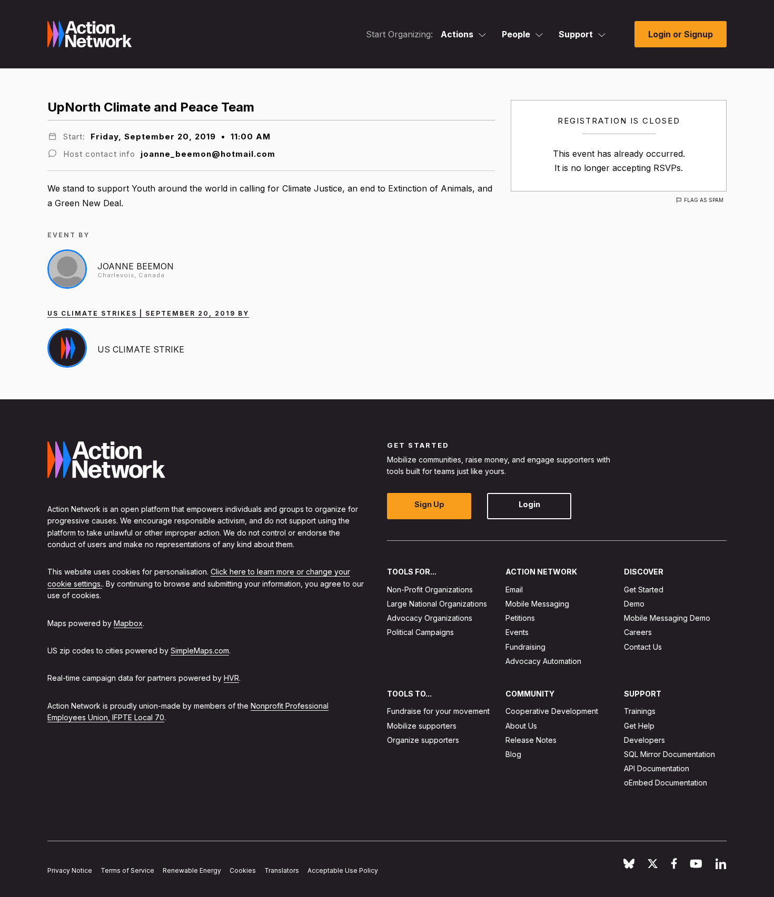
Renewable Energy (192, 870)
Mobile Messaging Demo (667, 617)
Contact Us (643, 646)
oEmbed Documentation (665, 782)
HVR (231, 677)
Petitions (520, 617)
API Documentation (656, 768)
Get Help (639, 725)
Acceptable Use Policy (342, 870)
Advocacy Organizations (429, 617)
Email (514, 588)
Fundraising (525, 646)
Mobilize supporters (422, 725)
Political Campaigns (420, 632)
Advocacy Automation (543, 660)
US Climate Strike (140, 349)
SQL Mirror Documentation (669, 754)
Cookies (243, 870)
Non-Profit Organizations (430, 588)
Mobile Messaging (537, 603)
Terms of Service (127, 870)
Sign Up (429, 504)
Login (529, 504)
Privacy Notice (69, 870)
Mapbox (128, 622)
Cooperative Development (551, 711)
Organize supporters (423, 739)
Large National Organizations (437, 603)
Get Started (643, 588)
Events (517, 632)
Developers (644, 739)
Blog (513, 754)
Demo (634, 603)
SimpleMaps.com (200, 650)
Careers (638, 632)
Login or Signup (680, 34)
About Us (521, 725)
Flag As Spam (703, 200)
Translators (281, 870)
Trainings (640, 711)
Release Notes (531, 739)
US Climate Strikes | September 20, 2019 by (148, 313)
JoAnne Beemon (135, 266)
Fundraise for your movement (438, 711)
